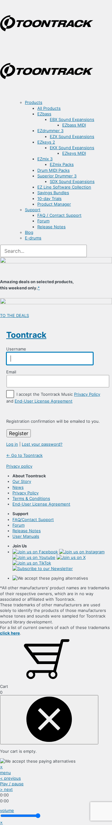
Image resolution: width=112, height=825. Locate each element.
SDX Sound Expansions (72, 181)
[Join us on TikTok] (31, 562)
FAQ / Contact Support (59, 215)
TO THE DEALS (14, 315)
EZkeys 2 (46, 142)
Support (32, 209)
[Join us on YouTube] (33, 557)
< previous (10, 778)
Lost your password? (42, 444)
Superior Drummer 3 (57, 175)
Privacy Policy (87, 394)
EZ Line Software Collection (64, 187)
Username (16, 348)
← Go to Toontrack (24, 455)
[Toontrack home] (46, 44)
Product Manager (54, 204)
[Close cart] (49, 719)
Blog (29, 232)
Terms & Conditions (31, 498)
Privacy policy (19, 466)
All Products (49, 108)
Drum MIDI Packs (53, 170)
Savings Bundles (53, 192)
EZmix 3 (45, 158)
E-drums (33, 237)
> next (6, 789)
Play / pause (12, 783)
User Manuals (25, 536)
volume (7, 810)
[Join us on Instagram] (82, 551)
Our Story (21, 481)
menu (5, 772)
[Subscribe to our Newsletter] (42, 568)
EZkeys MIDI (74, 153)
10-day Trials (49, 198)
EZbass (44, 113)
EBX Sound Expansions (72, 119)
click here (10, 633)
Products (33, 102)
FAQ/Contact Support (33, 519)
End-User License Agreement (43, 401)
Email (11, 371)
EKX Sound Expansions (72, 147)
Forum (43, 220)
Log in (12, 444)
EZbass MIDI (74, 125)
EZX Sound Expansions (72, 136)
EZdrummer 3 (50, 130)
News (18, 487)
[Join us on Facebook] (35, 551)
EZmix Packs (62, 164)
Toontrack (26, 335)
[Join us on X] (71, 557)
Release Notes (51, 226)
